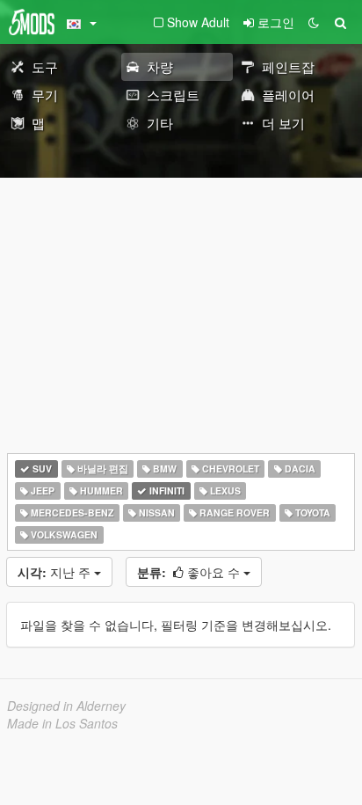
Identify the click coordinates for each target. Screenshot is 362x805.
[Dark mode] (313, 22)
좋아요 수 (190, 572)
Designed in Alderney (66, 705)
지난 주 (56, 572)
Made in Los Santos (62, 723)
